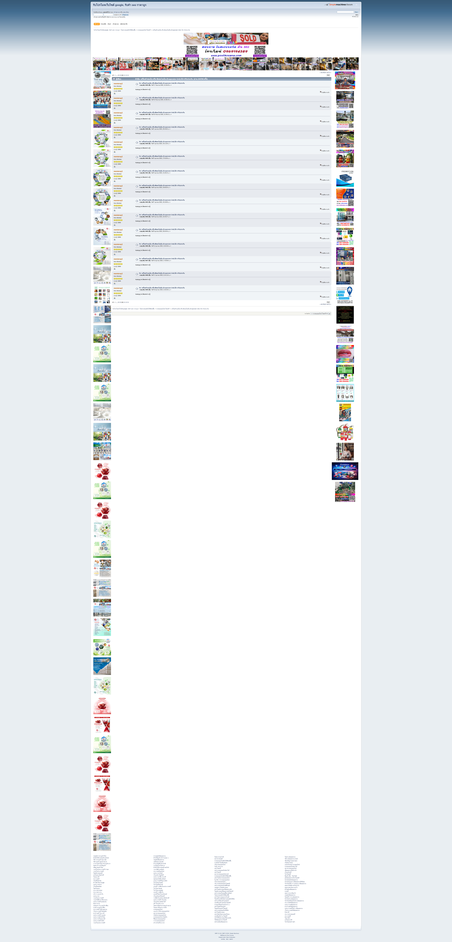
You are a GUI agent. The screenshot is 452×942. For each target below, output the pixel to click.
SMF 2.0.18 (218, 933)
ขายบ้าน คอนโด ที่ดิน (99, 907)
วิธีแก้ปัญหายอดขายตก (291, 860)
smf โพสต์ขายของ (219, 912)
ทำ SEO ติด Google (98, 882)
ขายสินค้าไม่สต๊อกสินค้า (221, 862)
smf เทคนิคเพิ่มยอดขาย (220, 921)
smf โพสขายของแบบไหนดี (221, 897)
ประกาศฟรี (96, 879)
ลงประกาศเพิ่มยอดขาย (291, 904)
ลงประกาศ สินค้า (158, 873)
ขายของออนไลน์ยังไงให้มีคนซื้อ (222, 860)
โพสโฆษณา (96, 888)
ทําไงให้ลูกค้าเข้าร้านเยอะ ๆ (161, 858)
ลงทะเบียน (126, 12)
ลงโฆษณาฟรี (288, 919)
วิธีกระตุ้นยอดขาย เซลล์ (291, 858)
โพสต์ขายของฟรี (98, 873)
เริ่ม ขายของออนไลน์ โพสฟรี (222, 883)
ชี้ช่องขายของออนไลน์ (159, 919)
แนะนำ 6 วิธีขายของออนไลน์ (161, 911)
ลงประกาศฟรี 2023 (98, 920)
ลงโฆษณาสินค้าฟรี (98, 875)
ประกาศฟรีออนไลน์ (158, 871)
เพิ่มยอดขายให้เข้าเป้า (291, 870)
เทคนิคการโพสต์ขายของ (221, 887)
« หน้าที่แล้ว (323, 72)
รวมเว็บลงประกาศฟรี (99, 922)
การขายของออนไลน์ (158, 920)
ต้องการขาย (96, 903)
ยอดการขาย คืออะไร (290, 893)
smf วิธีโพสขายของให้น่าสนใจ (222, 918)
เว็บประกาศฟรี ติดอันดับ (100, 911)
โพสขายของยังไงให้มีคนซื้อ (221, 895)
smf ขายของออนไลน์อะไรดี (221, 870)
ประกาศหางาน (97, 892)
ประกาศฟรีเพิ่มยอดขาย (291, 902)
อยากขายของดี (218, 858)
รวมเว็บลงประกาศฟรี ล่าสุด (101, 869)
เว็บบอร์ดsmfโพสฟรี (159, 896)
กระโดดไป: (307, 313)
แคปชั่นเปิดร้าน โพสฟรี (220, 916)
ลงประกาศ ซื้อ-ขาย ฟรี (159, 877)
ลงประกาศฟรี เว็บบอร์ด (159, 899)
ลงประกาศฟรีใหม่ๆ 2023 (160, 880)
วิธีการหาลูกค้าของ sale (99, 859)
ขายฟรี (287, 891)
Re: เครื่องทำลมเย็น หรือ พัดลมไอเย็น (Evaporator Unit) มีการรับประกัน (162, 83)
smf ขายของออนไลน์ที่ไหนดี (222, 885)
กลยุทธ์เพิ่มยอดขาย (158, 859)
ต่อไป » (329, 72)
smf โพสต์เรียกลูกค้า (220, 906)
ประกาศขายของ (97, 890)
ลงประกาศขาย (97, 884)
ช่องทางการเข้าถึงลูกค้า (99, 865)
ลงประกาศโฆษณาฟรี (99, 919)
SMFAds (222, 935)
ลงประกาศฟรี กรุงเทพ (99, 915)
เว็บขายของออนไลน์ (219, 881)
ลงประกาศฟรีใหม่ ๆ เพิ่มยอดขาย (294, 908)
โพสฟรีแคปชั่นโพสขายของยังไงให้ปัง (224, 899)
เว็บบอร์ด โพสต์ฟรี (158, 875)
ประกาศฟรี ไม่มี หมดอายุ (100, 909)
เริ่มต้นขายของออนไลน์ (159, 915)
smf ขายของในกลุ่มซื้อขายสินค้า (223, 893)
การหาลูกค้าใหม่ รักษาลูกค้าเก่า (102, 863)
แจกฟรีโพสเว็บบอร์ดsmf (160, 894)
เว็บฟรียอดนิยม (97, 886)
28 (118, 75)
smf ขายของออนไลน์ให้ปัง (221, 910)
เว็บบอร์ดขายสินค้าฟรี (159, 901)
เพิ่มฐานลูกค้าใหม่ (98, 867)
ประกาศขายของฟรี (290, 914)
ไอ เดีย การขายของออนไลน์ (221, 880)
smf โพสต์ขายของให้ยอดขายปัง (223, 889)
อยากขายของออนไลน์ (159, 913)
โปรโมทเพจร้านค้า (290, 921)
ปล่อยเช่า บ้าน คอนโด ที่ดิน (100, 905)
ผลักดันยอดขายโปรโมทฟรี (292, 878)
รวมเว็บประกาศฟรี (98, 871)
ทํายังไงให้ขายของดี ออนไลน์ (101, 858)
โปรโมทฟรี (288, 874)
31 (124, 75)
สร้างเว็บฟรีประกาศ (158, 922)
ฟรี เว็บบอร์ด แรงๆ (158, 903)
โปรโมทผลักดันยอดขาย (291, 880)
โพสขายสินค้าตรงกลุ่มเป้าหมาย (162, 905)
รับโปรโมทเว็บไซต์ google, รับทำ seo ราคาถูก (119, 5)
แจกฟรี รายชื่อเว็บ (158, 892)
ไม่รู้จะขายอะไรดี (219, 857)
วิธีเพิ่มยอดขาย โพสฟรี (220, 919)
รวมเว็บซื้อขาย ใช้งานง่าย (100, 899)
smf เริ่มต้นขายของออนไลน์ (221, 878)
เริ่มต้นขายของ (289, 862)
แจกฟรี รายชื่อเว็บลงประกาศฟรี (162, 886)
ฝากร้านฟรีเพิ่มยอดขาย (291, 906)
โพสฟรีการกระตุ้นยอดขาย (292, 897)
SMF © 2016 (225, 933)
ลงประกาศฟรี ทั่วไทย (99, 917)
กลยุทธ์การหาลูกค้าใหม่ (99, 856)
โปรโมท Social (157, 888)
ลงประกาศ (96, 896)
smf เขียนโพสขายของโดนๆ (222, 914)
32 (126, 75)
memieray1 (118, 84)
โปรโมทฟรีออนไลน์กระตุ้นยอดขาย (294, 900)
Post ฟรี (287, 912)
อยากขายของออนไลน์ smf (221, 874)
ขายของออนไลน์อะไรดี (291, 866)
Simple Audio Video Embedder (227, 937)
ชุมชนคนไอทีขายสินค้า (159, 879)
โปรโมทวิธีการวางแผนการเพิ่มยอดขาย (295, 883)
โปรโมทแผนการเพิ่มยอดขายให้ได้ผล (295, 881)
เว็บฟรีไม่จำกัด (97, 880)
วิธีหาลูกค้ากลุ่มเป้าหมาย (100, 861)
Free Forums (230, 935)
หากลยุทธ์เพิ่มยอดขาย (159, 856)
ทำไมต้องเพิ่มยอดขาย (290, 889)
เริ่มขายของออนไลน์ (219, 864)
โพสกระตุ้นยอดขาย (290, 857)
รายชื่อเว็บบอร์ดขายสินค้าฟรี (161, 898)
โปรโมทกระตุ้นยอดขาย (291, 899)
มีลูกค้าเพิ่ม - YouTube (291, 876)
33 (128, 75)
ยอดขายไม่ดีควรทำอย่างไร (292, 885)
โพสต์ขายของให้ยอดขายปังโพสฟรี (223, 891)
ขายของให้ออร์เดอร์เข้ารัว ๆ (222, 904)
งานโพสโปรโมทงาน (159, 865)
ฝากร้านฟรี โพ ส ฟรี (98, 913)
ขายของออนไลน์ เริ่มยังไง (160, 917)
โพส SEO (287, 918)
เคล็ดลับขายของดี (158, 861)
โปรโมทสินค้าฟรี (158, 884)
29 (120, 75)
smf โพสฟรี (217, 868)
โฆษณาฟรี (96, 877)
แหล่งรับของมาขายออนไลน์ (292, 864)
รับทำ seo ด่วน (218, 866)
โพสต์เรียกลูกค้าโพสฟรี (220, 908)
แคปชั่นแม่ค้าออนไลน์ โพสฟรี (222, 902)
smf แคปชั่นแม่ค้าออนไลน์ (221, 900)
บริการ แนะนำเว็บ (98, 894)
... (117, 75)
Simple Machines (234, 933)
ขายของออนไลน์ (157, 909)
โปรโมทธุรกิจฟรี (158, 882)
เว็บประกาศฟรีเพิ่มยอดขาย (292, 910)
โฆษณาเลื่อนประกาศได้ (160, 907)
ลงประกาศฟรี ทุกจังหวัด (99, 901)
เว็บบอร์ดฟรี (288, 872)
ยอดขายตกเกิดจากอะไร (291, 887)
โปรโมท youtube (158, 890)
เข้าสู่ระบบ (117, 12)
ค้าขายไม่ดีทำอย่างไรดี (159, 863)
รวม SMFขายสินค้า (158, 869)
